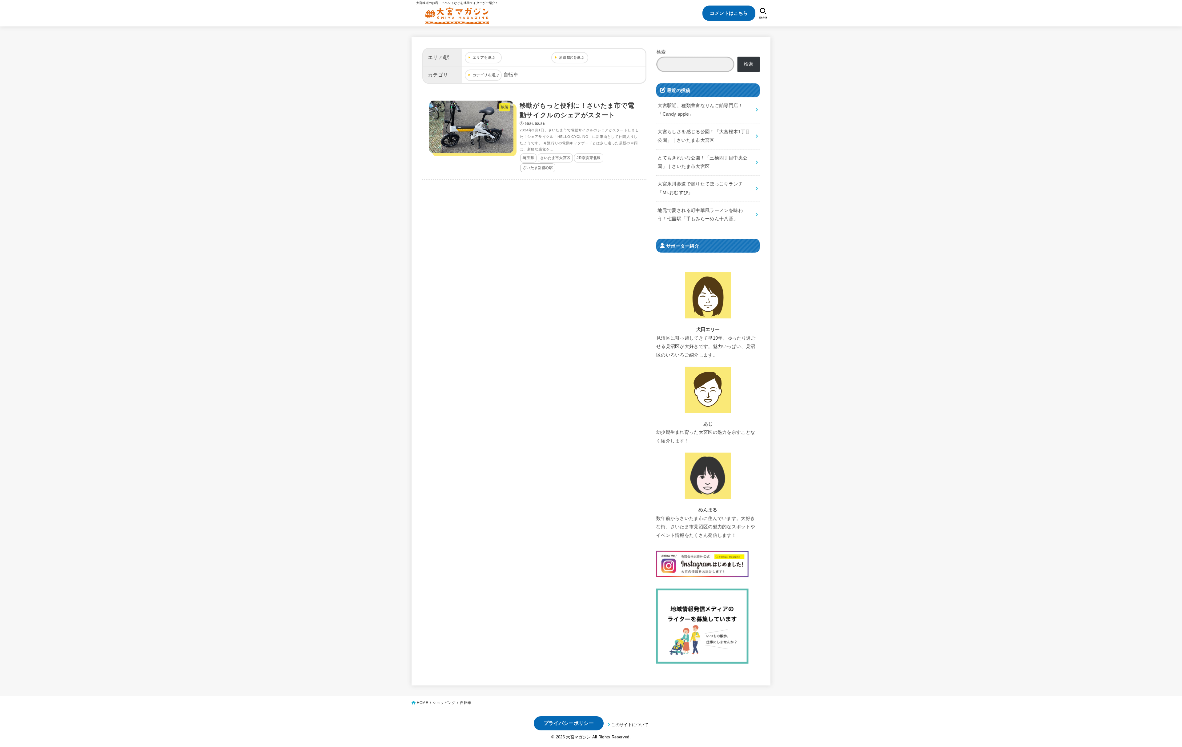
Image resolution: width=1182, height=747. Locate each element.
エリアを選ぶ (483, 57)
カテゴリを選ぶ (485, 75)
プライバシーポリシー (569, 723)
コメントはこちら (729, 13)
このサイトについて (629, 724)
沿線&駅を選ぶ (572, 57)
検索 (661, 52)
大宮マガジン (578, 737)
